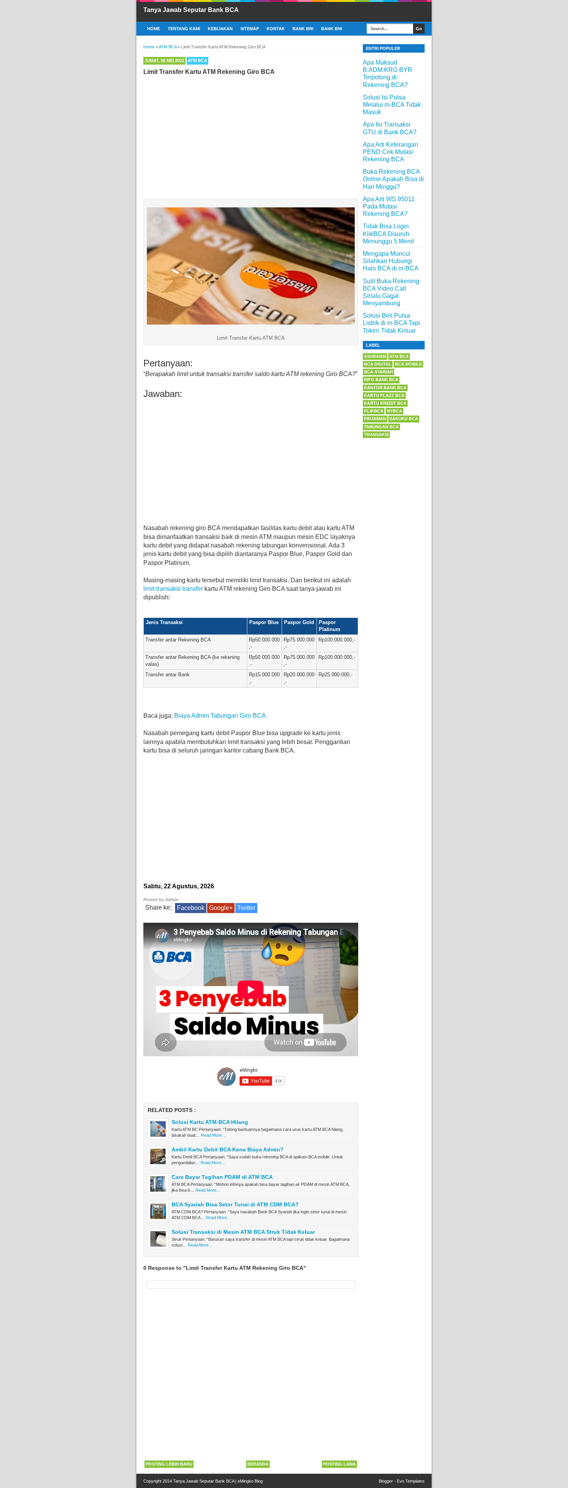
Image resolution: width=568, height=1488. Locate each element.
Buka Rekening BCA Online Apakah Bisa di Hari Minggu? (393, 179)
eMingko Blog (250, 1481)
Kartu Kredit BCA (385, 403)
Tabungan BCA (381, 426)
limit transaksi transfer (173, 588)
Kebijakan (220, 28)
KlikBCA (373, 411)
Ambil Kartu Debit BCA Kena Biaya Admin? (228, 1149)
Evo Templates (411, 1481)
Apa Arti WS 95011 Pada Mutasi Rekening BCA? (389, 206)
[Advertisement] (250, 135)
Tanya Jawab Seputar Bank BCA (191, 10)
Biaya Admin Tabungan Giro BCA (220, 715)
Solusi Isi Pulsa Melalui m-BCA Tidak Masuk (392, 104)
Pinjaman (375, 418)
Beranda (258, 1464)
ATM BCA (197, 60)
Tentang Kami (184, 28)
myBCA (394, 411)
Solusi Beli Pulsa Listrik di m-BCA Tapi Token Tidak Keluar (391, 323)
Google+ (221, 908)
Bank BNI (331, 28)
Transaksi (376, 434)
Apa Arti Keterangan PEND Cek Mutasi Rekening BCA (390, 151)
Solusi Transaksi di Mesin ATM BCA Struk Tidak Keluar (243, 1232)
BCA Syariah (378, 371)
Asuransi (375, 356)
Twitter (246, 908)
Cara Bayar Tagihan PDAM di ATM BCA (222, 1177)
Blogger (386, 1481)
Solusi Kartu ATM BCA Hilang (210, 1122)
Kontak (276, 28)
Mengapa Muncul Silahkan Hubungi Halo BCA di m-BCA (390, 261)
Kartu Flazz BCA (384, 395)
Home (153, 28)
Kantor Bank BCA (385, 387)
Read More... (213, 1135)
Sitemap (249, 28)
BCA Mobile (408, 364)
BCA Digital (377, 364)
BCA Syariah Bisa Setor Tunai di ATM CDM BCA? (235, 1204)
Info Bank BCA (381, 379)
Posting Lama (339, 1464)
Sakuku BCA (403, 418)
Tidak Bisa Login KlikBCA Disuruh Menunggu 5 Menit (388, 233)
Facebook (190, 908)
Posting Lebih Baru (169, 1464)
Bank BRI (303, 28)
